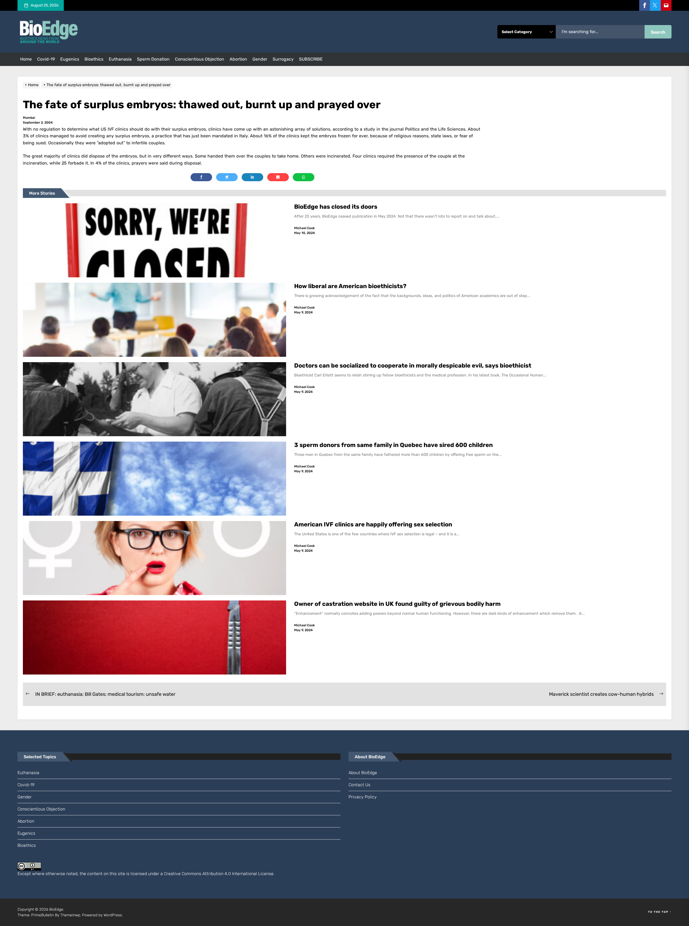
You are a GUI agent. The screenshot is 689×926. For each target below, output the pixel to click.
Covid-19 (46, 59)
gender (259, 59)
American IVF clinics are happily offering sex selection (373, 524)
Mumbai (29, 118)
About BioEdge (363, 772)
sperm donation (153, 59)
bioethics (94, 59)
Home (26, 59)
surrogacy (283, 59)
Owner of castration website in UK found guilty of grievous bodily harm (398, 603)
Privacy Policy (363, 796)
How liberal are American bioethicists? (350, 286)
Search (658, 32)
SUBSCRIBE (311, 59)
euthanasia (120, 59)
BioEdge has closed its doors (335, 206)
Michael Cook (304, 228)
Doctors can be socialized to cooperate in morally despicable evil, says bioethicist (413, 365)
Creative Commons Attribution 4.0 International (210, 873)
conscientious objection (199, 59)
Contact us (359, 784)
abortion (238, 59)
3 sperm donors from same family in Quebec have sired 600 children (394, 445)
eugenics (69, 59)
